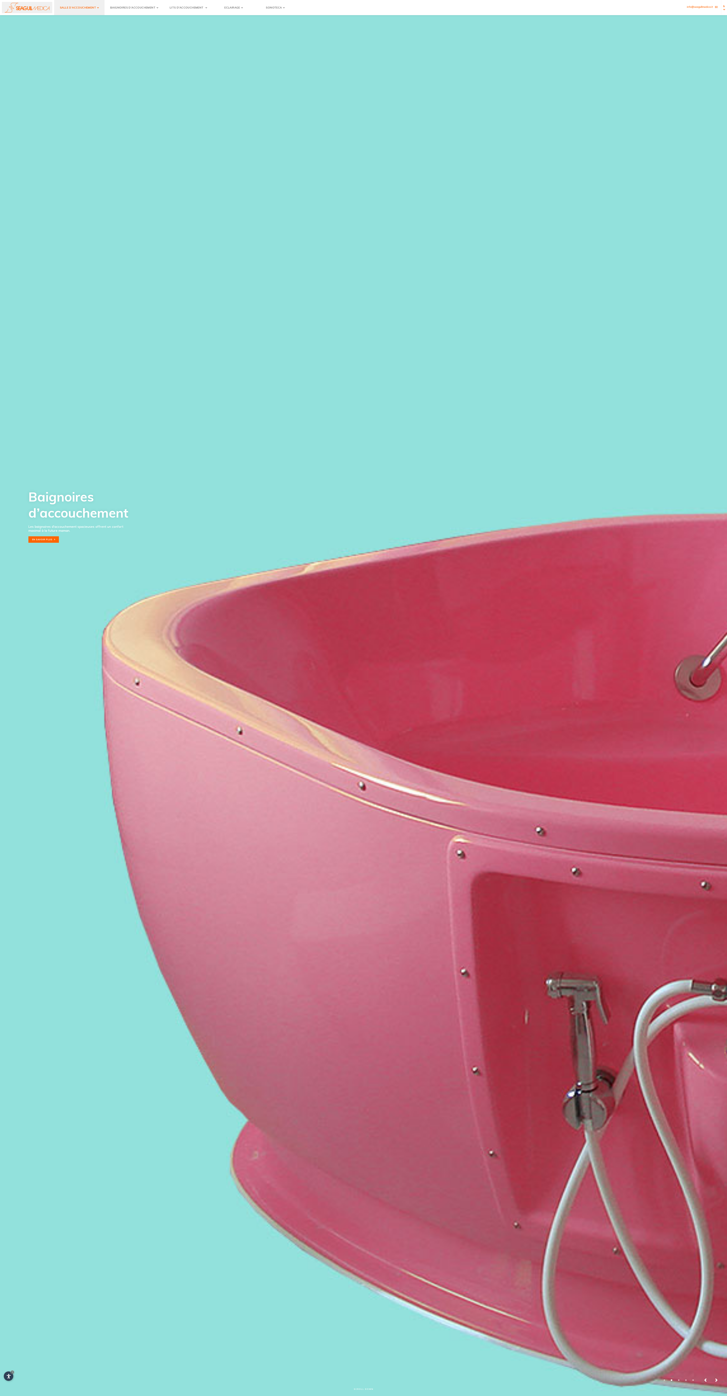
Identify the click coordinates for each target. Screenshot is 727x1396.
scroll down (363, 1389)
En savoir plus (23, 523)
